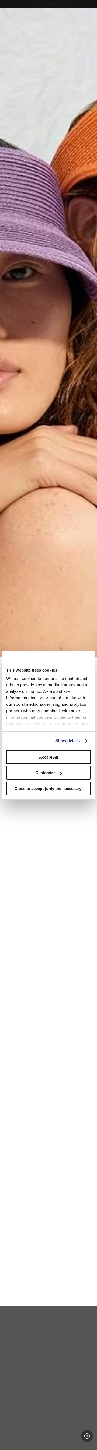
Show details (67, 740)
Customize (45, 772)
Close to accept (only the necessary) (49, 788)
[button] (91, 14)
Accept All (48, 757)
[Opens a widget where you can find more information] (73, 1440)
